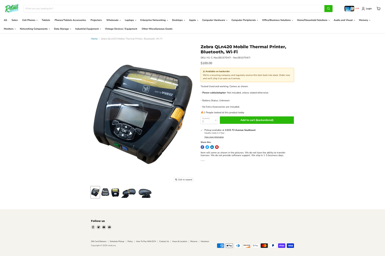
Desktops (177, 20)
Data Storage (61, 28)
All (5, 20)
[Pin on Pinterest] (217, 147)
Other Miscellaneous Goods (157, 28)
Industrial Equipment (87, 28)
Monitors (9, 28)
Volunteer (205, 241)
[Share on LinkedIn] (212, 147)
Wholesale (112, 20)
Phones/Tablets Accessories (70, 20)
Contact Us (164, 241)
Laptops (130, 20)
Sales (15, 20)
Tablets (46, 20)
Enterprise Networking (153, 20)
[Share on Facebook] (202, 147)
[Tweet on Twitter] (207, 147)
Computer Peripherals (243, 20)
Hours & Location (179, 241)
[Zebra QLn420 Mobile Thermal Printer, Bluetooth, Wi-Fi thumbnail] (95, 192)
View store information (214, 137)
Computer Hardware (214, 20)
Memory (364, 20)
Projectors (96, 20)
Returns (193, 241)
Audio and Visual (343, 20)
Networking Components (34, 28)
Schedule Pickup (117, 241)
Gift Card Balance (98, 241)
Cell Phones (29, 20)
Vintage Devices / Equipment (121, 28)
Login (369, 8)
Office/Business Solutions (276, 20)
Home (94, 38)
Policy (130, 241)
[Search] (328, 8)
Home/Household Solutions (312, 20)
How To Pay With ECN (146, 241)
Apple (193, 20)
